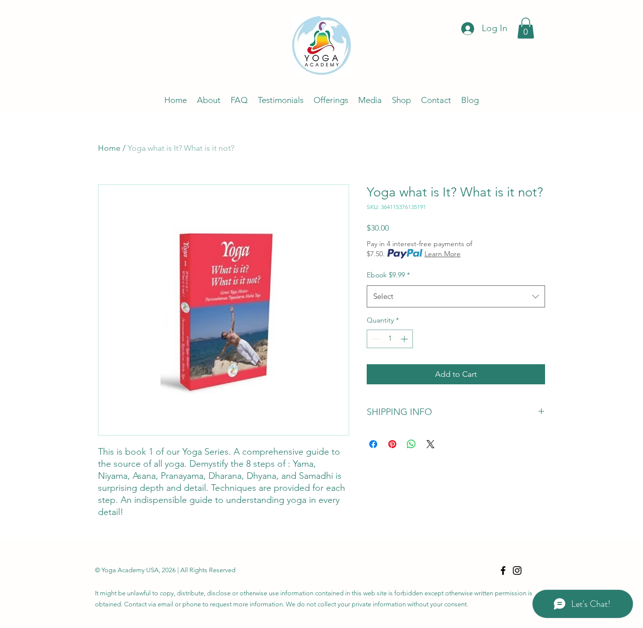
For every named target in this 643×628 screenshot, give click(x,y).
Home (109, 148)
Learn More (442, 253)
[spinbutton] (390, 339)
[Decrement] (374, 339)
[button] (525, 28)
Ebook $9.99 (388, 274)
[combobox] (456, 296)
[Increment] (405, 339)
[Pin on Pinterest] (392, 444)
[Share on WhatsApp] (411, 444)
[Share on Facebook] (373, 444)
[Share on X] (430, 444)
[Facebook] (503, 570)
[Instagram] (517, 570)
